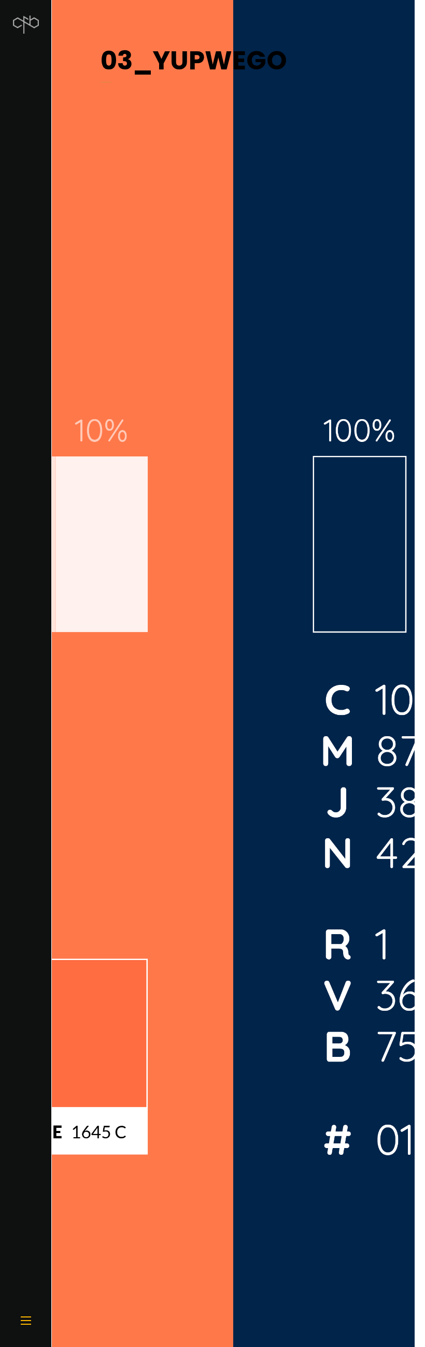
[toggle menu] (25, 1321)
